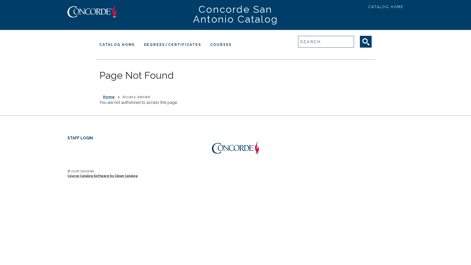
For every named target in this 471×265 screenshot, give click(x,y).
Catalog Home (386, 7)
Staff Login (80, 138)
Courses (221, 45)
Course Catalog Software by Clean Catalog (102, 176)
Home (109, 97)
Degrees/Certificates (172, 45)
